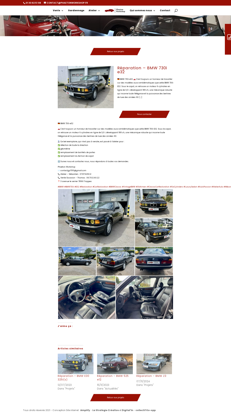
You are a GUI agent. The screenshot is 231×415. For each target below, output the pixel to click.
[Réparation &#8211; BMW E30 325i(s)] (75, 364)
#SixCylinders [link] (176, 186)
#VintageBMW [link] (128, 186)
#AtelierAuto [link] (217, 186)
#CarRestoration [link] (100, 186)
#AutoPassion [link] (204, 186)
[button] (96, 218)
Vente (56, 10)
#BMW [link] (61, 186)
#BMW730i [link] (69, 186)
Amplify (85, 410)
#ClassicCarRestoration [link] (158, 186)
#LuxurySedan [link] (190, 186)
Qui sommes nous (141, 10)
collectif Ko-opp (146, 410)
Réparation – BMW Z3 (151, 376)
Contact (165, 10)
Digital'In (127, 410)
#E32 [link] (77, 186)
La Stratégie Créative (105, 410)
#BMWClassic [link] (115, 186)
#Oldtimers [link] (141, 186)
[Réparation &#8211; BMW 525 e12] (115, 364)
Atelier (93, 10)
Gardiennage (76, 10)
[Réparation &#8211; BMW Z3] (154, 364)
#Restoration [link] (86, 186)
